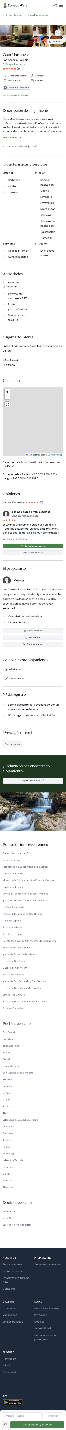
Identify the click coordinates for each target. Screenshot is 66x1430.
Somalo (7, 1059)
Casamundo (10, 1372)
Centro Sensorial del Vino (17, 853)
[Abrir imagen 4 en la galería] (41, 41)
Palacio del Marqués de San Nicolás (22, 913)
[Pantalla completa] (33, 421)
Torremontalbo (11, 1045)
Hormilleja (8, 1039)
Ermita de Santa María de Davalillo (22, 987)
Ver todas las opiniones (33, 546)
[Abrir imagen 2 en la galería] (41, 30)
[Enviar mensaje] (5, 1424)
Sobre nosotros (12, 1264)
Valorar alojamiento (33, 552)
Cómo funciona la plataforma (45, 1337)
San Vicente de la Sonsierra (18, 1072)
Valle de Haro (10, 1211)
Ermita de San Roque (14, 961)
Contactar (9, 1288)
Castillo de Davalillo (13, 873)
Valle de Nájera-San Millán (17, 1224)
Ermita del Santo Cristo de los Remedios (25, 893)
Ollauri (6, 1099)
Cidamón (8, 1166)
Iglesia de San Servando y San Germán (24, 981)
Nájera (6, 1146)
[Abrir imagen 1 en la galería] (16, 36)
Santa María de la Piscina (16, 947)
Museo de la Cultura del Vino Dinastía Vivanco (28, 880)
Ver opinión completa (15, 538)
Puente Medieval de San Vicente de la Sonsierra (29, 940)
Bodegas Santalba (13, 1008)
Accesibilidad (42, 1328)
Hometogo (9, 1358)
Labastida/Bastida (13, 1160)
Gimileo (7, 1092)
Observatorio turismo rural (16, 1280)
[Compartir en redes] (55, 5)
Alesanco (8, 1187)
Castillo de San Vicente (16, 967)
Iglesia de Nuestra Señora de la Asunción (25, 900)
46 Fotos (57, 41)
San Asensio (9, 1032)
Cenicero (8, 1133)
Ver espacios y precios (37, 1424)
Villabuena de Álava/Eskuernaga (20, 1119)
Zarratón (7, 1180)
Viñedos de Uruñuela (14, 994)
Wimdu (7, 1365)
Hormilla (7, 1079)
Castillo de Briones (13, 886)
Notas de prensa (13, 1271)
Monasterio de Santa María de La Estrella (26, 866)
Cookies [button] (39, 1321)
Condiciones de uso (46, 1308)
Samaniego (9, 1153)
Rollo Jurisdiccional (13, 974)
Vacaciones (10, 1315)
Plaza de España (12, 920)
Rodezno (8, 1106)
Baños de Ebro (11, 1065)
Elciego (7, 1173)
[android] (33, 1402)
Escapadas (9, 1308)
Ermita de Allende (12, 927)
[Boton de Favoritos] (58, 33)
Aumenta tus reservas (48, 1264)
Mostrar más (10, 137)
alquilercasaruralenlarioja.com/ (20, 146)
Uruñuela (7, 1086)
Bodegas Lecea (11, 860)
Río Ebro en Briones (13, 934)
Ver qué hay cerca (15, 64)
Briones (7, 1052)
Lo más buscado (13, 1321)
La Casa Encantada (13, 907)
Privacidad (40, 1315)
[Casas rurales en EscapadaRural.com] (15, 5)
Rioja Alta (8, 1218)
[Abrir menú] (61, 5)
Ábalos (6, 1113)
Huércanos (9, 1126)
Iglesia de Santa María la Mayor (20, 954)
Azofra (6, 1140)
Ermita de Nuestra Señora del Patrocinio (25, 1001)
